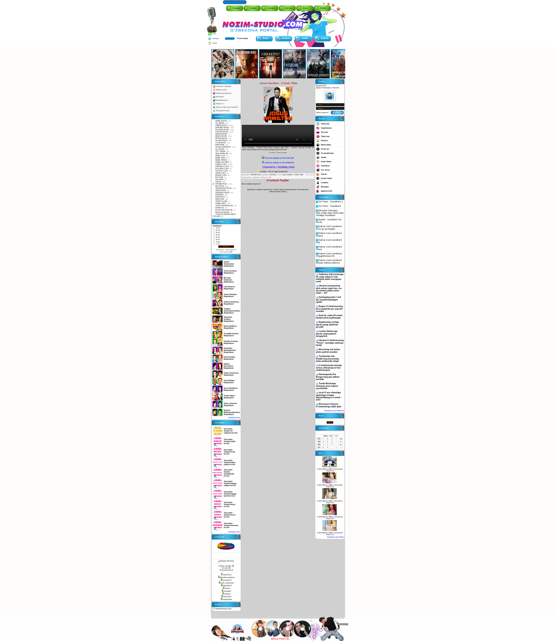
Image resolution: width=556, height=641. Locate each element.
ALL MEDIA (219, 123)
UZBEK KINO (220, 203)
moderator (272, 174)
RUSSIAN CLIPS (222, 169)
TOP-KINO (219, 180)
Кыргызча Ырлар (222, 212)
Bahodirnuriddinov (227, 577)
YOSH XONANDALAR (224, 206)
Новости (219, 104)
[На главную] (235, 23)
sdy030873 (227, 586)
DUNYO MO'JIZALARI (224, 210)
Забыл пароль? (322, 112)
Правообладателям (223, 609)
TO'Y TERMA (220, 151)
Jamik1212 (227, 575)
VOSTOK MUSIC (221, 132)
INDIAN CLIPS (221, 175)
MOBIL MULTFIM (222, 162)
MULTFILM (219, 186)
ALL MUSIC (220, 149)
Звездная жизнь (222, 111)
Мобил (323, 8)
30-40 (218, 232)
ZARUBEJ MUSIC (222, 127)
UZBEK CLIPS (221, 164)
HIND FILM (219, 199)
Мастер (288, 8)
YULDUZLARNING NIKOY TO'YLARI (224, 215)
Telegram (324, 38)
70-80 (218, 242)
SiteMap (215, 39)
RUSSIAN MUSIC (222, 130)
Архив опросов (230, 249)
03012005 (227, 597)
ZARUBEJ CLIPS (222, 166)
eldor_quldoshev (227, 583)
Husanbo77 (227, 580)
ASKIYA (218, 182)
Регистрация (242, 38)
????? (218, 244)
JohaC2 (227, 594)
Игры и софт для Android (226, 107)
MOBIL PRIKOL (221, 160)
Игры (305, 8)
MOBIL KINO (220, 158)
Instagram (286, 38)
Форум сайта (221, 90)
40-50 (218, 235)
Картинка (219, 97)
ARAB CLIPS (220, 173)
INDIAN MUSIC (221, 134)
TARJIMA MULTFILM (223, 188)
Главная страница (223, 86)
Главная (236, 8)
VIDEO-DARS (220, 190)
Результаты (220, 249)
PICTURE (219, 177)
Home (214, 43)
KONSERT (219, 195)
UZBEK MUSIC (221, 125)
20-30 (218, 230)
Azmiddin (227, 591)
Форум (253, 8)
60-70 (218, 239)
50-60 (218, 237)
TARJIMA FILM (221, 184)
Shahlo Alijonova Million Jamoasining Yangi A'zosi (329, 470)
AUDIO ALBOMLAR (223, 147)
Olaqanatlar (227, 599)
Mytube (265, 38)
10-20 (218, 228)
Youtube (304, 38)
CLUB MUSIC (220, 143)
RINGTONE (219, 145)
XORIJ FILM (220, 197)
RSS (214, 34)
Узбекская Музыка (223, 93)
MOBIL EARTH (221, 121)
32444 (227, 588)
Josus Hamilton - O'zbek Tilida (292, 174)
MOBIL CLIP (220, 156)
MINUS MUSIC (221, 136)
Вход (230, 38)
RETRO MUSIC (221, 138)
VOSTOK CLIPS (221, 171)
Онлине (271, 8)
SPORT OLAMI (221, 201)
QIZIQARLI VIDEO (222, 193)
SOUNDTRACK (221, 140)
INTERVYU (219, 208)
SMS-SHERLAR (221, 153)
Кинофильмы (221, 100)
